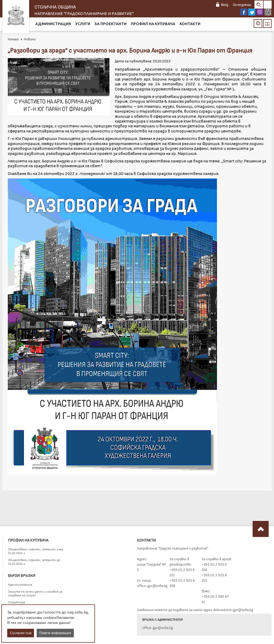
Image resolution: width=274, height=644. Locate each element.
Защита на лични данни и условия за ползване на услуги (35, 593)
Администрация (53, 24)
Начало (13, 39)
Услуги (82, 24)
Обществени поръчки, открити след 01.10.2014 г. (35, 551)
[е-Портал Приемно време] (258, 23)
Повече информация (55, 633)
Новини (30, 39)
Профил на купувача (153, 24)
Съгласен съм (20, 633)
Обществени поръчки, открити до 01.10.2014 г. (34, 561)
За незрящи (242, 4)
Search (258, 5)
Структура (16, 602)
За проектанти (110, 24)
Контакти (190, 24)
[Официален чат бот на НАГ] (267, 12)
